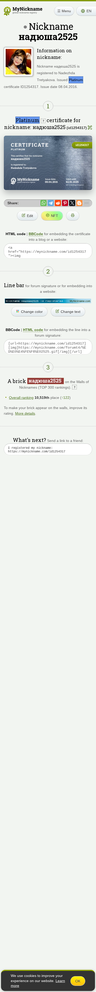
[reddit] (58, 203)
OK (77, 981)
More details (25, 413)
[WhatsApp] (43, 203)
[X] (72, 203)
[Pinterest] (65, 203)
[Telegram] (51, 203)
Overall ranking (21, 398)
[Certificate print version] (72, 216)
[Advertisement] (48, 520)
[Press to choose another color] (48, 301)
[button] (86, 11)
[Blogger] (79, 203)
